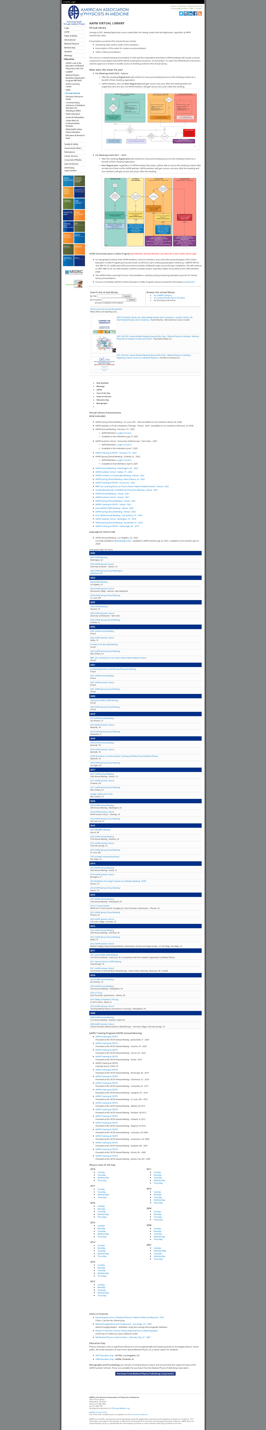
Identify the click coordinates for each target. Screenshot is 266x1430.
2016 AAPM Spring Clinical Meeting (105, 818)
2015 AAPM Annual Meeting (102, 836)
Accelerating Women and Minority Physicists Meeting (113, 669)
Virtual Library (73, 93)
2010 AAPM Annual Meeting (102, 986)
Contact (198, 8)
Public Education (73, 114)
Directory (182, 6)
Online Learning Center (72, 85)
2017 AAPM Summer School (102, 780)
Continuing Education (179, 8)
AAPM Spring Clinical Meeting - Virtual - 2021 (115, 500)
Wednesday (103, 1177)
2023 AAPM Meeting (98, 606)
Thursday (102, 1180)
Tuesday (102, 1175)
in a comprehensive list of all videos (169, 298)
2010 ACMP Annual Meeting (102, 979)
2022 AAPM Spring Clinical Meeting (105, 651)
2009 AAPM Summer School (102, 1024)
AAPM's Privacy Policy (98, 1412)
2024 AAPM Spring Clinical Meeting (105, 595)
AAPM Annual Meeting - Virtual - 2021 (112, 493)
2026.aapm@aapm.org (120, 1408)
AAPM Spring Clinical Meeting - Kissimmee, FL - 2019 (119, 522)
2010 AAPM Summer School (102, 1006)
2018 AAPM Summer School (102, 749)
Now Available (103, 383)
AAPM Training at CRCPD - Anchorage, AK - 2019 (117, 526)
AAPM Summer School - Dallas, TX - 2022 (113, 472)
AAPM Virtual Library (106, 23)
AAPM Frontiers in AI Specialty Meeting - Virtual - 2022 (119, 475)
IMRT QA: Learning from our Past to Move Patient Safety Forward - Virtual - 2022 (132, 486)
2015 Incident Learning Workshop (104, 856)
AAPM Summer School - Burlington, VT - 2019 (115, 519)
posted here (189, 281)
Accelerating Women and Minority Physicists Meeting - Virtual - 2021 (126, 490)
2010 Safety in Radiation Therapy (104, 999)
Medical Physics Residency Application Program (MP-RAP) (75, 78)
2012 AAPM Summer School (102, 943)
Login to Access (124, 433)
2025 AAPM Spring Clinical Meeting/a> (106, 572)
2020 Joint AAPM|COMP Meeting (104, 700)
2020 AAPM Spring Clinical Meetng (105, 707)
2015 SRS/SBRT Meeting (100, 830)
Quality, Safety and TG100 (101, 794)
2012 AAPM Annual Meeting (102, 930)
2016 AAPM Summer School (102, 812)
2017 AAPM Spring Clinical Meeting (105, 787)
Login (74, 2)
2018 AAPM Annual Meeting (102, 742)
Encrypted (66, 2)
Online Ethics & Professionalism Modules (73, 123)
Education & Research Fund (75, 136)
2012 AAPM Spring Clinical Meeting (105, 937)
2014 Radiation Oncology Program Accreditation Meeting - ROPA (118, 881)
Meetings (68, 55)
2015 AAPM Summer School (102, 843)
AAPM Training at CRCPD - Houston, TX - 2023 (116, 452)
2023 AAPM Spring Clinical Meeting (105, 620)
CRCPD (99, 390)
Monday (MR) (160, 1250)
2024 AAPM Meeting (98, 582)
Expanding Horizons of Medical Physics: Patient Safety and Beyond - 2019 (129, 1317)
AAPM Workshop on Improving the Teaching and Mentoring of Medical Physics (124, 756)
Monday (101, 1208)
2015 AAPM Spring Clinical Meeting (105, 850)
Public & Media (70, 36)
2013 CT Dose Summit (99, 905)
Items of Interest (104, 396)
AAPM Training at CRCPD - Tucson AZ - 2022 (115, 482)
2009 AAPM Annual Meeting (102, 1017)
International (69, 40)
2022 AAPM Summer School (102, 637)
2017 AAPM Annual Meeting (102, 774)
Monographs (102, 403)
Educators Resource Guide (74, 98)
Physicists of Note (104, 407)
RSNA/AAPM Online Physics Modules (74, 130)
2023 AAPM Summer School (102, 613)
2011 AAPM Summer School (102, 968)
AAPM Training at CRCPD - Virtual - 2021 (113, 504)
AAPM (66, 32)
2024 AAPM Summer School (102, 588)
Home (173, 6)
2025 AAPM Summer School (102, 564)
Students (68, 51)
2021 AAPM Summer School (102, 682)
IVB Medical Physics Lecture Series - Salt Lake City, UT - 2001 (123, 1337)
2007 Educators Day (104, 1355)
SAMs (68, 90)
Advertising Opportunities (70, 169)
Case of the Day (103, 393)
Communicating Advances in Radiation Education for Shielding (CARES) (75, 106)
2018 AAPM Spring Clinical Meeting (105, 762)
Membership (69, 47)
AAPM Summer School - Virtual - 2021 (112, 497)
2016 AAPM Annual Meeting (102, 805)
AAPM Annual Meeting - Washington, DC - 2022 (116, 468)
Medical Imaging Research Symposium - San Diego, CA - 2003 (123, 1324)
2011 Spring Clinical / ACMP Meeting (105, 961)
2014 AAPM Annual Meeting (102, 868)
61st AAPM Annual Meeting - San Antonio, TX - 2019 (118, 515)
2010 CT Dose (96, 993)
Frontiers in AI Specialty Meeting (104, 644)
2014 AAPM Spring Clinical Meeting (105, 888)
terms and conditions (138, 1414)
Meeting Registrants (122, 540)
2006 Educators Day (104, 1359)
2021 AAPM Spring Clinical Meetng (105, 689)
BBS (191, 8)
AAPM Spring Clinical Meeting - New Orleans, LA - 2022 (120, 479)
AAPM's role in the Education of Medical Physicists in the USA (75, 66)
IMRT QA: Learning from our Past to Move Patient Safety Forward (118, 658)
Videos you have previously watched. (106, 309)
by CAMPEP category (163, 295)
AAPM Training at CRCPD (106, 1036)
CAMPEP (69, 72)
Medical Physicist (71, 43)
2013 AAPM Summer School (102, 919)
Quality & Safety (71, 144)
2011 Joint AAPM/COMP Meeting (104, 955)
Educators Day (103, 400)
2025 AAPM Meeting (98, 557)
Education (69, 59)
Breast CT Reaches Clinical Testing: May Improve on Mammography (126, 1330)
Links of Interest (71, 164)
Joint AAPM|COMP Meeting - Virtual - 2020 (114, 508)
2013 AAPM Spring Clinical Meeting (105, 912)
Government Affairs (72, 148)
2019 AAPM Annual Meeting (102, 718)
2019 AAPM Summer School (102, 725)
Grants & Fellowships (75, 117)
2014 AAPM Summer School (102, 874)
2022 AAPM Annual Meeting (102, 631)
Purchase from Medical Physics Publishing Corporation (145, 1373)
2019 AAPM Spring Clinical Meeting (105, 731)
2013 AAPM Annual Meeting (102, 899)
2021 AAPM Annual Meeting (102, 675)
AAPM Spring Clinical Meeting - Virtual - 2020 (115, 511)
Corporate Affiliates (73, 160)
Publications (69, 152)
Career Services (194, 6)
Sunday (101, 1172)
